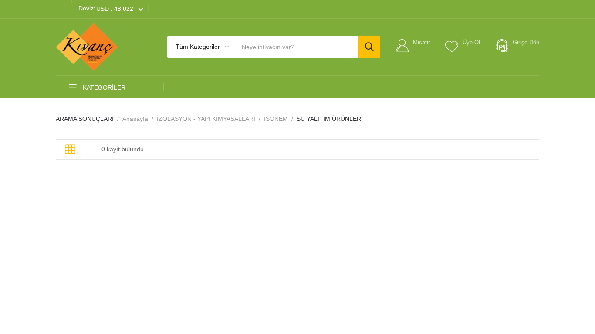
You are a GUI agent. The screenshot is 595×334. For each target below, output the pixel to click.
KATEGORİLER (103, 87)
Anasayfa (135, 118)
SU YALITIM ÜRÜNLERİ (330, 118)
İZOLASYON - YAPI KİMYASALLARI (206, 118)
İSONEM (276, 118)
